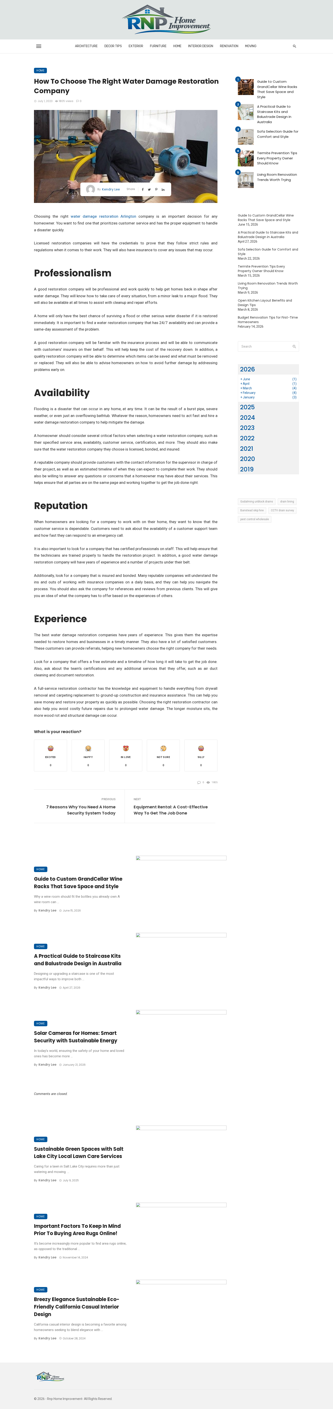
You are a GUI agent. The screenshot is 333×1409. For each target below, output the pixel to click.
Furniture (158, 46)
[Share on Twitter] (150, 189)
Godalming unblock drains (256, 501)
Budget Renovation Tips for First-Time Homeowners (268, 319)
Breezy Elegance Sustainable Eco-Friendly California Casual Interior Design (76, 1307)
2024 (247, 417)
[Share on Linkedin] (163, 189)
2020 (247, 458)
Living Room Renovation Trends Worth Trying (277, 177)
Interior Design (200, 46)
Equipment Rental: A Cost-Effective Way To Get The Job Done (171, 810)
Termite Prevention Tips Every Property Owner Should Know (277, 158)
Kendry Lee (111, 189)
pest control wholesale (254, 519)
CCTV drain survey (282, 510)
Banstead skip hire (252, 510)
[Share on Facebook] (143, 189)
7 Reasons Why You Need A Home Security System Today (81, 810)
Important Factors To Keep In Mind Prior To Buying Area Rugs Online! (77, 1230)
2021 (246, 448)
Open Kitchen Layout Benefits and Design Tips (265, 302)
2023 (247, 427)
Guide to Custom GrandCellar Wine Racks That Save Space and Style (78, 882)
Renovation (229, 46)
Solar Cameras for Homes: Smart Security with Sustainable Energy (75, 1037)
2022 (247, 438)
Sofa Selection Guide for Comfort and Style (277, 134)
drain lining (287, 501)
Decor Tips (113, 46)
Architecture (86, 46)
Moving (250, 46)
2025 (247, 407)
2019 (247, 469)
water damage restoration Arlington (103, 216)
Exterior (136, 46)
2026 (247, 369)
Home (177, 46)
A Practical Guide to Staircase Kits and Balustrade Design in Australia (77, 960)
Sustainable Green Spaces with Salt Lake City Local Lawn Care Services (78, 1153)
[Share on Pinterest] (156, 189)
